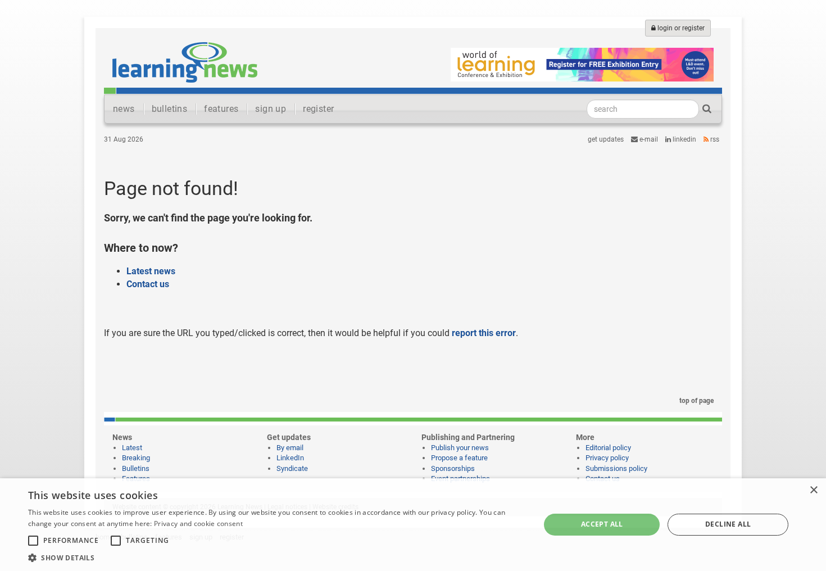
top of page (696, 401)
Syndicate (292, 468)
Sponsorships (453, 468)
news (124, 108)
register (318, 108)
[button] (276, 557)
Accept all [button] (602, 524)
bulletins (170, 108)
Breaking (136, 458)
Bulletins (135, 468)
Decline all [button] (728, 524)
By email (289, 447)
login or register (680, 28)
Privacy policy (607, 458)
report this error (484, 333)
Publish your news (460, 447)
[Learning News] (184, 61)
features (221, 108)
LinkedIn (683, 139)
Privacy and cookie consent (198, 523)
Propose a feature (459, 458)
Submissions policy (616, 468)
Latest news (150, 271)
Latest (132, 447)
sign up (270, 108)
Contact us (147, 284)
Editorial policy (608, 447)
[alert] (413, 524)
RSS (714, 139)
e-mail (648, 139)
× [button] (813, 490)
